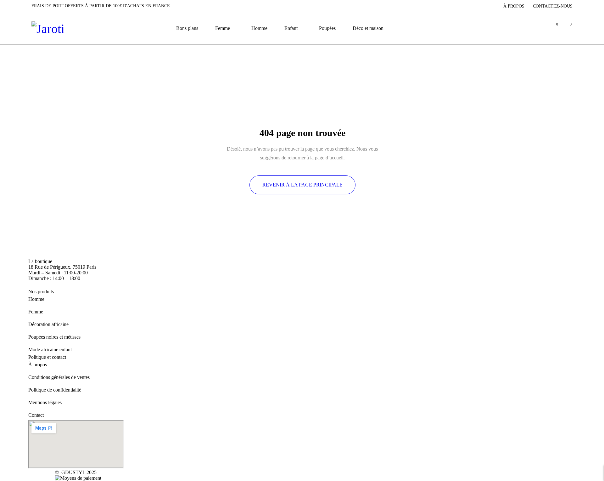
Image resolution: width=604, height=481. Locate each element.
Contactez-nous (553, 6)
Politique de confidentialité (54, 389)
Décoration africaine (48, 324)
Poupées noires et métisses (54, 337)
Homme (36, 299)
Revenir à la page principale (302, 184)
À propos (513, 6)
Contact (36, 415)
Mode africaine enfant (50, 349)
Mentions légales (45, 402)
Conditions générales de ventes (59, 377)
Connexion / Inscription (539, 28)
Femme (35, 311)
